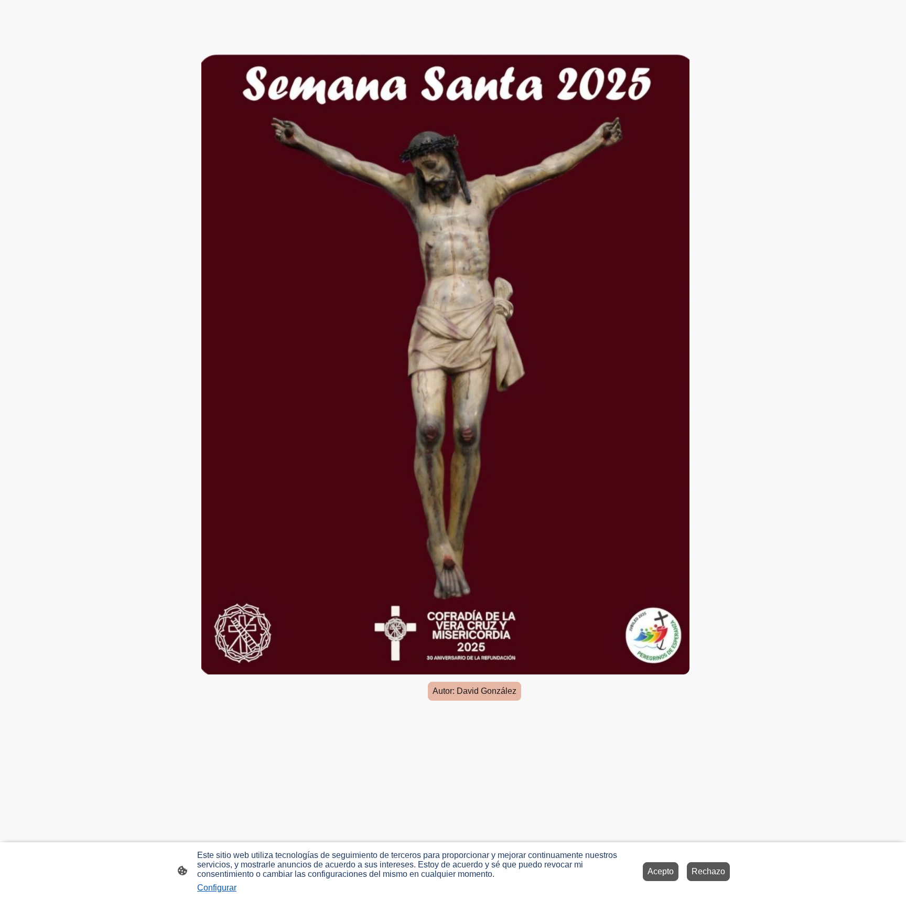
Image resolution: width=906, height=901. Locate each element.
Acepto (661, 871)
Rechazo (708, 871)
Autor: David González (474, 691)
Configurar (216, 887)
